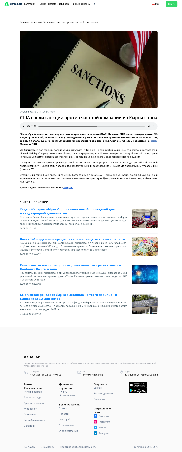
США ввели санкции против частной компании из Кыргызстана (78, 22)
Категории (29, 4)
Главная (24, 22)
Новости (36, 22)
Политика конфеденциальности (78, 446)
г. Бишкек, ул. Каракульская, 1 (141, 374)
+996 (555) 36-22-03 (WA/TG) (45, 374)
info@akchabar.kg (93, 374)
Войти (171, 4)
